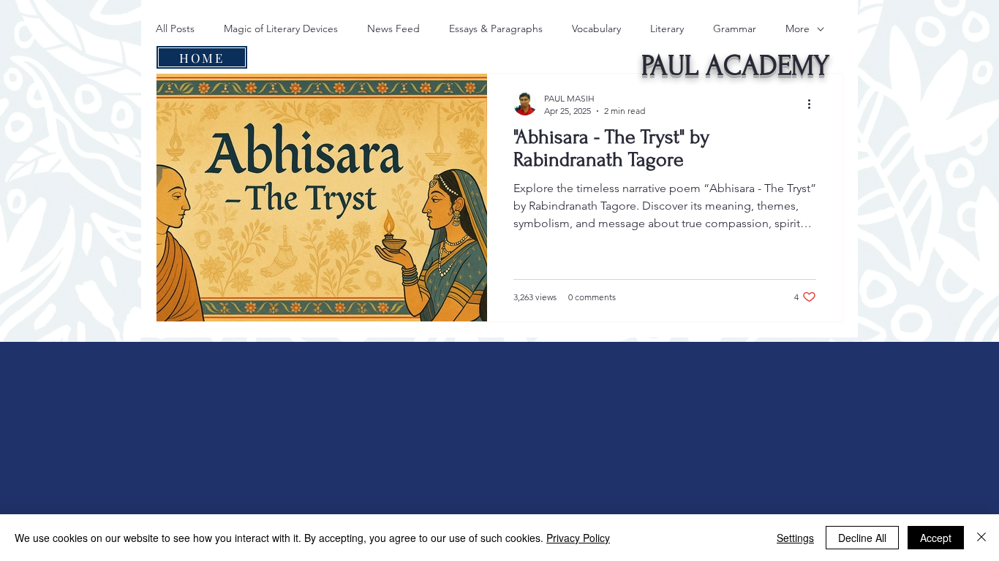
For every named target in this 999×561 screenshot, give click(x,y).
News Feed (393, 28)
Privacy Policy (578, 537)
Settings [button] (795, 537)
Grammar (734, 28)
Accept (935, 537)
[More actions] (814, 103)
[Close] (981, 537)
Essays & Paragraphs (496, 28)
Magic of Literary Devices (281, 28)
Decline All (862, 537)
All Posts (175, 28)
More (797, 28)
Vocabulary (596, 28)
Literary (667, 28)
